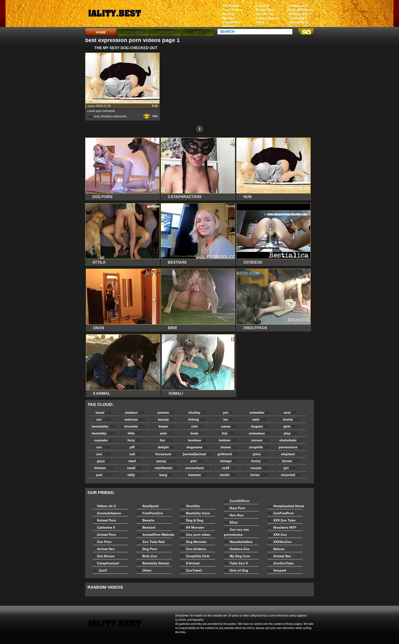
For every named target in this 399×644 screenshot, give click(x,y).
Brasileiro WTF (282, 527)
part (103, 475)
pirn (196, 461)
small (134, 468)
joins (259, 454)
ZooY (260, 22)
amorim (165, 412)
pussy (166, 461)
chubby (197, 412)
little (135, 433)
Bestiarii (228, 18)
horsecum (165, 454)
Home (101, 32)
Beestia (228, 14)
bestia (290, 419)
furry (134, 440)
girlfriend (228, 454)
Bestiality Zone (195, 513)
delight (166, 447)
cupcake (103, 440)
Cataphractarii (267, 18)
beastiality (103, 426)
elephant (290, 454)
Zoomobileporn (301, 10)
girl (290, 468)
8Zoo (231, 522)
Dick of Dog (236, 570)
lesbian (228, 440)
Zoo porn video (195, 534)
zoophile (259, 447)
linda (196, 433)
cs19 (228, 468)
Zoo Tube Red (151, 542)
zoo (103, 454)
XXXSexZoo (280, 542)
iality (114, 14)
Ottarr (144, 570)
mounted (290, 475)
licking (197, 419)
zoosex (259, 440)
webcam (135, 419)
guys (103, 461)
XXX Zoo (277, 534)
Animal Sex (264, 10)
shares (228, 447)
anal (290, 412)
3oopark (277, 570)
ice (228, 419)
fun (166, 440)
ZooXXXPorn (237, 501)
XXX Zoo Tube (282, 520)
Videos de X (298, 5)
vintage (228, 461)
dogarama (197, 447)
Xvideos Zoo (237, 549)
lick (228, 433)
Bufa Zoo (147, 556)
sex (103, 419)
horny (259, 461)
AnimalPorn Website (231, 24)
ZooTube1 (191, 570)
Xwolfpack (230, 5)
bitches (103, 468)
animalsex (259, 433)
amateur (135, 412)
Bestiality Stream (153, 563)
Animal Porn (298, 14)
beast (103, 412)
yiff (135, 447)
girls (290, 426)
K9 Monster (192, 527)
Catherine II (298, 18)
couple (259, 468)
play (290, 433)
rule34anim (166, 468)
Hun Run (234, 515)
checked (106, 116)
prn (228, 412)
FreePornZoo (232, 10)
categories (133, 32)
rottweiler (259, 412)
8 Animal (190, 563)
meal (134, 461)
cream (228, 426)
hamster (197, 475)
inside (228, 475)
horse (259, 475)
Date (198, 32)
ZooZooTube (281, 563)
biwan (166, 426)
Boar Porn (234, 508)
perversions (290, 447)
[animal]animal (197, 454)
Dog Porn (147, 549)
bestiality (103, 433)
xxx (103, 447)
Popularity (165, 32)
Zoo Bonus (264, 14)
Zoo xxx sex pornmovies (236, 532)
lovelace (197, 440)
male (259, 419)
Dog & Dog (191, 520)
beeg (165, 475)
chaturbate (290, 440)
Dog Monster (193, 542)
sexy (96, 116)
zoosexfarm (197, 468)
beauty (166, 419)
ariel (166, 433)
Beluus (276, 549)
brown (290, 461)
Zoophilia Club (194, 556)
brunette (134, 426)
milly (134, 475)
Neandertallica (238, 542)
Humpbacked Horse (286, 506)
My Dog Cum (237, 556)
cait (134, 454)
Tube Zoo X (236, 563)
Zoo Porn (263, 5)
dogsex (259, 426)
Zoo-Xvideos (193, 549)
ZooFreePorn (281, 513)
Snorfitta (190, 506)
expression (120, 116)
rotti (197, 426)
